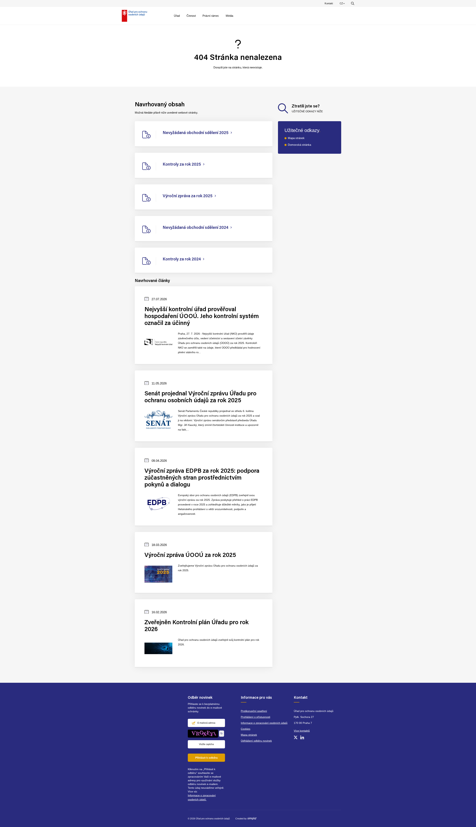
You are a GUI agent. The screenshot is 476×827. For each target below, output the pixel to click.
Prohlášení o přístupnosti (255, 716)
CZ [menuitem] (343, 4)
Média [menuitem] (229, 15)
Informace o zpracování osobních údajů (264, 722)
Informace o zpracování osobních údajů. (202, 797)
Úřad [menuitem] (177, 15)
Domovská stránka (299, 144)
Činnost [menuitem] (191, 15)
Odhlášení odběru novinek (256, 740)
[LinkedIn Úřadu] (302, 737)
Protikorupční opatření (254, 711)
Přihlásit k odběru (206, 757)
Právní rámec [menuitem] (210, 15)
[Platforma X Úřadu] (296, 737)
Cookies (245, 728)
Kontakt (329, 3)
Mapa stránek (296, 138)
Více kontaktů (302, 730)
